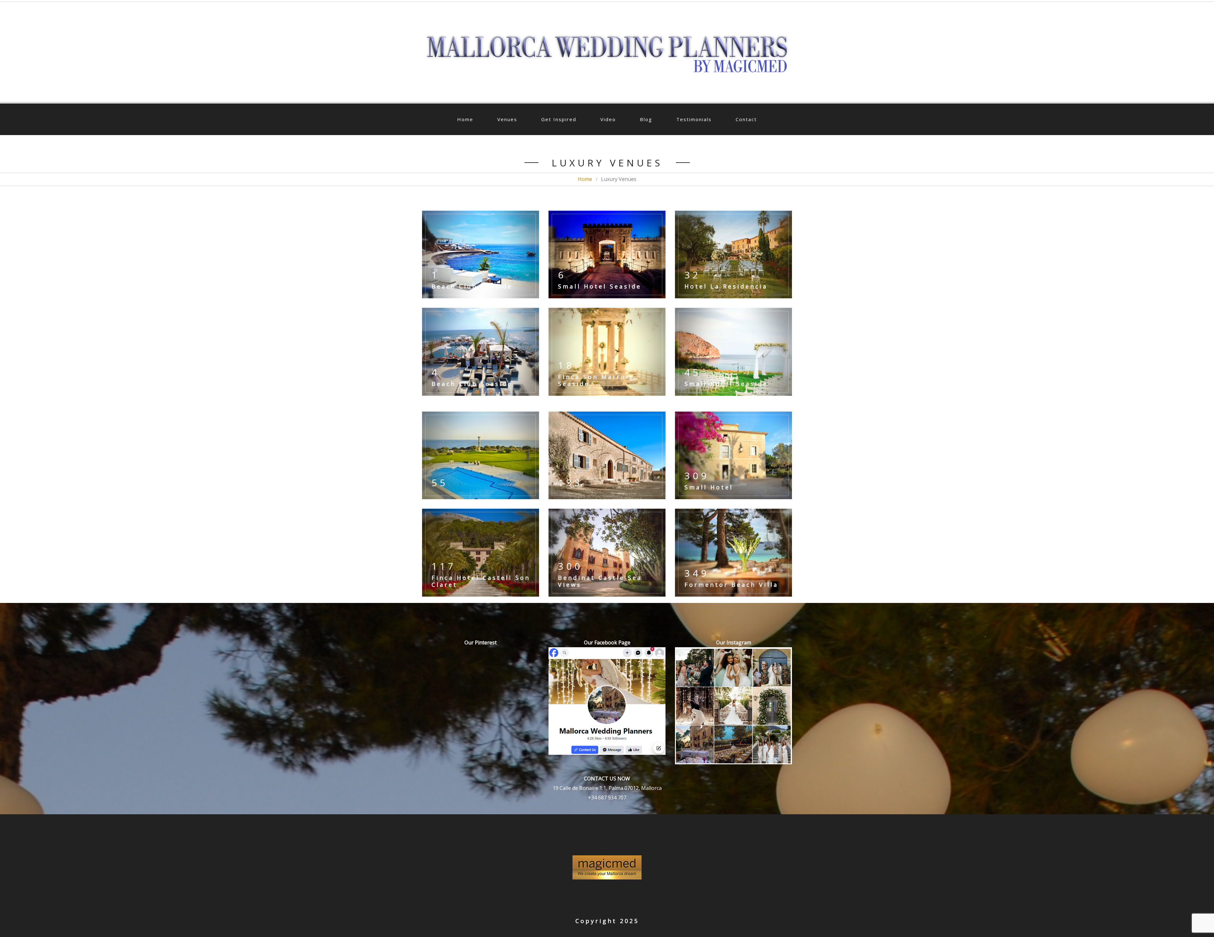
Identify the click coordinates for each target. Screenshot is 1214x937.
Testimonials (694, 119)
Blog (646, 119)
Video (608, 119)
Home (465, 119)
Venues (507, 119)
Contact (746, 119)
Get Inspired (558, 119)
